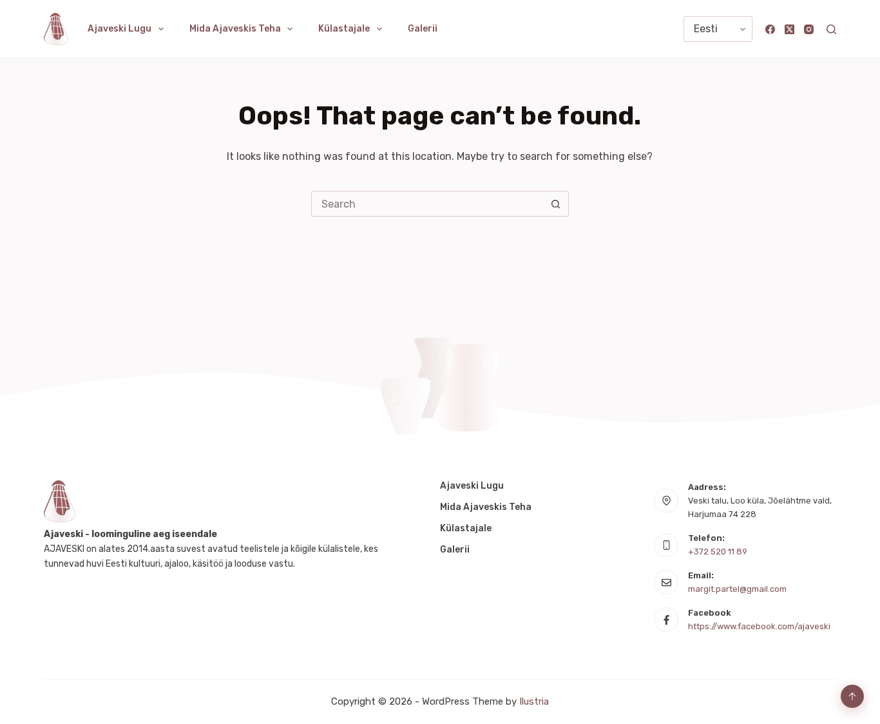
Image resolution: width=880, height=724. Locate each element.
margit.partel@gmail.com (737, 589)
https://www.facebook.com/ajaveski (759, 626)
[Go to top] (852, 696)
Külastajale (344, 28)
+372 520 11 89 (717, 551)
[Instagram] (809, 29)
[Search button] (556, 203)
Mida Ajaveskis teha (235, 28)
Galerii (422, 28)
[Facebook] (770, 29)
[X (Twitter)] (789, 29)
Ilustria (534, 701)
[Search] (831, 29)
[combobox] (428, 204)
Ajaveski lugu (119, 28)
